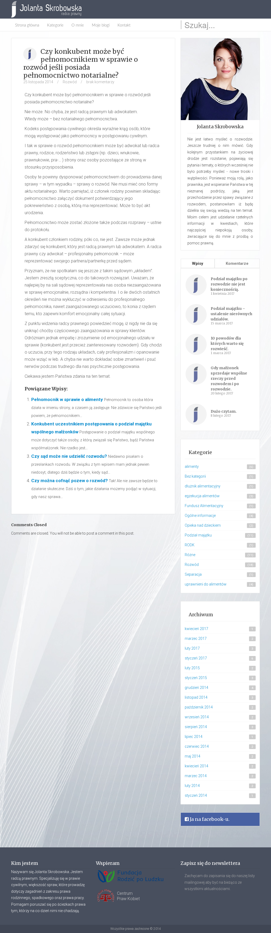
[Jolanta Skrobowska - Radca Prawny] (49, 9)
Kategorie (55, 25)
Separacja (193, 574)
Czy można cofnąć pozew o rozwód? (69, 480)
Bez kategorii (195, 476)
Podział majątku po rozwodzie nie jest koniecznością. (229, 284)
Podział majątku (198, 535)
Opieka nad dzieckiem (203, 525)
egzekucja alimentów (202, 496)
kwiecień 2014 (196, 766)
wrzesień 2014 (197, 717)
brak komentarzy (100, 82)
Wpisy (197, 263)
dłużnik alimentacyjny (202, 486)
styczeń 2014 (196, 795)
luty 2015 (192, 668)
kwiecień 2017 (196, 629)
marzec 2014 (196, 776)
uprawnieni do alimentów (206, 584)
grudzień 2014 (196, 687)
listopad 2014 (196, 697)
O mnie (77, 25)
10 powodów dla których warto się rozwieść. (227, 343)
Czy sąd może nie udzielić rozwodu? (69, 456)
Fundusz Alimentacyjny (204, 506)
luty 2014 (192, 786)
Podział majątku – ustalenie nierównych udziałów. (231, 314)
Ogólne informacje (200, 515)
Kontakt (124, 25)
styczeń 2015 (196, 678)
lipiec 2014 (193, 736)
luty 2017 (192, 648)
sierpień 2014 (196, 727)
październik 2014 (199, 707)
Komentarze (237, 263)
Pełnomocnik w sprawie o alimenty (67, 399)
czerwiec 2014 (197, 746)
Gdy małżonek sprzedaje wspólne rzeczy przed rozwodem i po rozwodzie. (229, 378)
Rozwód (70, 82)
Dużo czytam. (224, 411)
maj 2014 (192, 756)
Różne (190, 555)
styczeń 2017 (196, 658)
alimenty (192, 466)
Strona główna (27, 25)
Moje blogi (101, 25)
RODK (190, 545)
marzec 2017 (196, 638)
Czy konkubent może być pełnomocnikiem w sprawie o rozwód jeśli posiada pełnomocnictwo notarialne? (80, 63)
